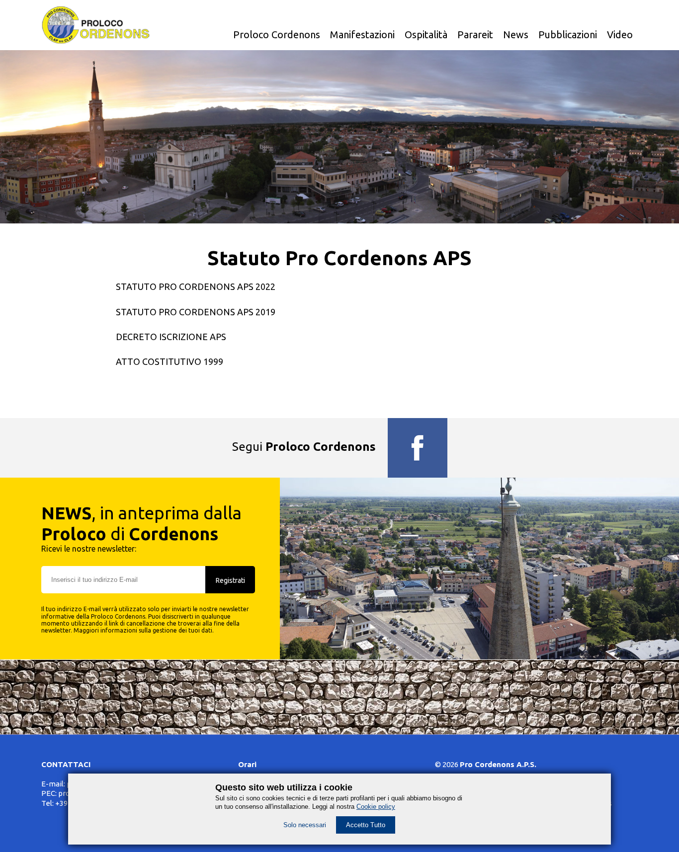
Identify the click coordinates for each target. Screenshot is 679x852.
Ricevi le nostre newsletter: (88, 548)
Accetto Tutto (365, 825)
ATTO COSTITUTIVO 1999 (169, 361)
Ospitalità (426, 34)
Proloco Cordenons (276, 34)
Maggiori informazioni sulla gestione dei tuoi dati (143, 630)
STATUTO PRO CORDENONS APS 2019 (195, 312)
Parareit (475, 34)
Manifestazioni (362, 34)
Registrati (230, 580)
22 (270, 286)
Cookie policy (375, 806)
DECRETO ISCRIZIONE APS (171, 337)
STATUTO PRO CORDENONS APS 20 (190, 286)
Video (620, 34)
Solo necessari (304, 825)
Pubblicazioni (567, 34)
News (515, 34)
